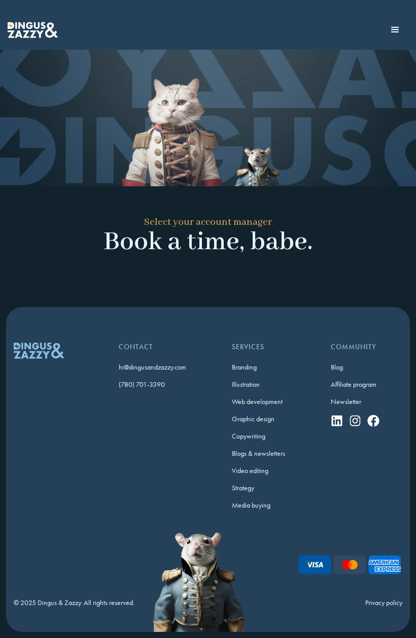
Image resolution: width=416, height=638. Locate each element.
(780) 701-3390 (142, 384)
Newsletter (346, 401)
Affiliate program (353, 384)
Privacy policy (383, 602)
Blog (337, 367)
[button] (395, 30)
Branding (244, 367)
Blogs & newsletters (258, 453)
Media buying (251, 505)
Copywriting (248, 436)
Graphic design (253, 419)
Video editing (250, 470)
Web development (257, 401)
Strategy (243, 488)
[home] (33, 30)
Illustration (246, 384)
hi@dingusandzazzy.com (152, 367)
